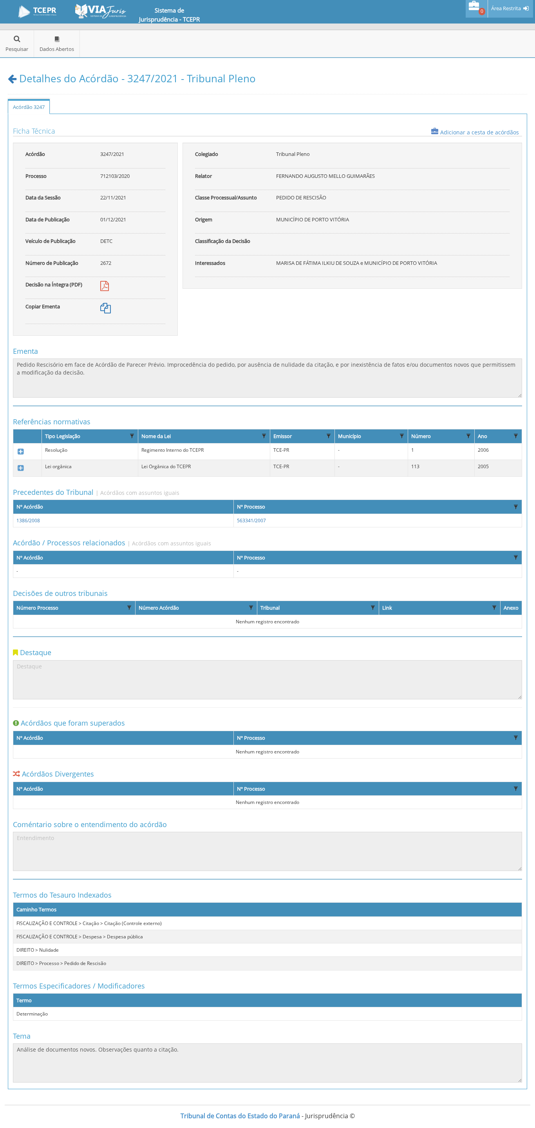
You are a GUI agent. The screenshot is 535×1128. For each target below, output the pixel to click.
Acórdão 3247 (29, 106)
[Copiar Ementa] (105, 309)
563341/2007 (251, 520)
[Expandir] (20, 452)
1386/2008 (28, 520)
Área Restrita (506, 8)
